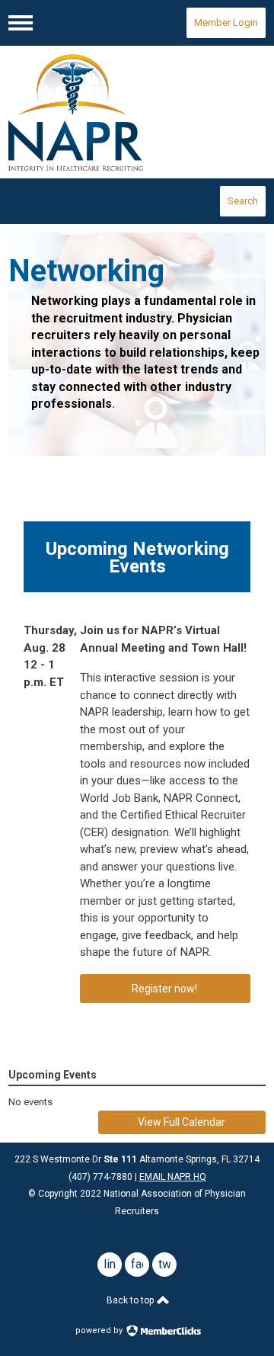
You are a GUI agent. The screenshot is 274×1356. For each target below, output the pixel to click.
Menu (20, 23)
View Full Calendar (181, 1122)
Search (243, 201)
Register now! (165, 989)
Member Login (226, 22)
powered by (100, 1330)
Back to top (131, 1300)
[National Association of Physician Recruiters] (137, 112)
